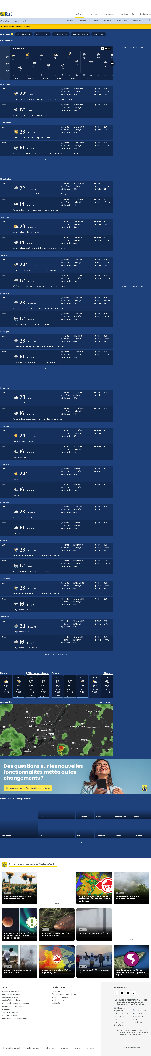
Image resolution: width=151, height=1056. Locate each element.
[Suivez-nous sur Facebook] (116, 993)
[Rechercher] (133, 14)
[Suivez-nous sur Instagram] (122, 993)
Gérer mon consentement (13, 1006)
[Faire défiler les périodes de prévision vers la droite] (112, 63)
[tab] (102, 48)
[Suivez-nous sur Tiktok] (133, 993)
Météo (7, 21)
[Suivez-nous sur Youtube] (128, 993)
